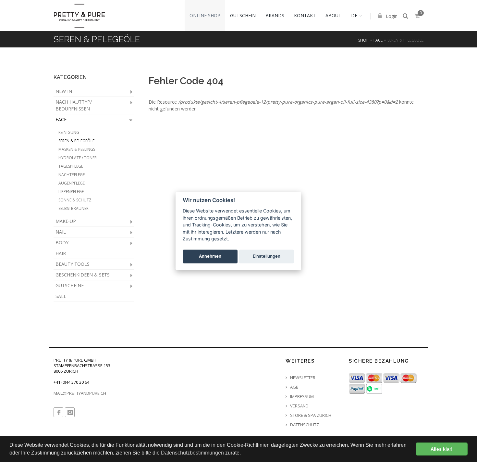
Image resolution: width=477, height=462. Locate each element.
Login (391, 16)
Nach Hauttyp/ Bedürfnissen (73, 105)
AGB (294, 387)
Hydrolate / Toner (77, 157)
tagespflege (70, 166)
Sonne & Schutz (75, 200)
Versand (299, 406)
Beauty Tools (72, 264)
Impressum (301, 396)
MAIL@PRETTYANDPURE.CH (80, 393)
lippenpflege (71, 191)
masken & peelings (76, 149)
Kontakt (305, 15)
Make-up (65, 221)
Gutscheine (69, 285)
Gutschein (243, 15)
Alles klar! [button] (442, 449)
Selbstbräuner (73, 208)
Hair (60, 253)
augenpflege (71, 183)
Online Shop (205, 15)
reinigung (68, 132)
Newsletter (302, 377)
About (333, 15)
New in (63, 91)
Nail (60, 232)
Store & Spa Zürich (310, 415)
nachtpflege (71, 174)
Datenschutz (304, 425)
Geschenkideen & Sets (82, 275)
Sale (60, 296)
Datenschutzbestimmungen (192, 453)
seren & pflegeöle (76, 141)
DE (354, 15)
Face (378, 40)
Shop (363, 40)
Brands (274, 15)
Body (61, 242)
